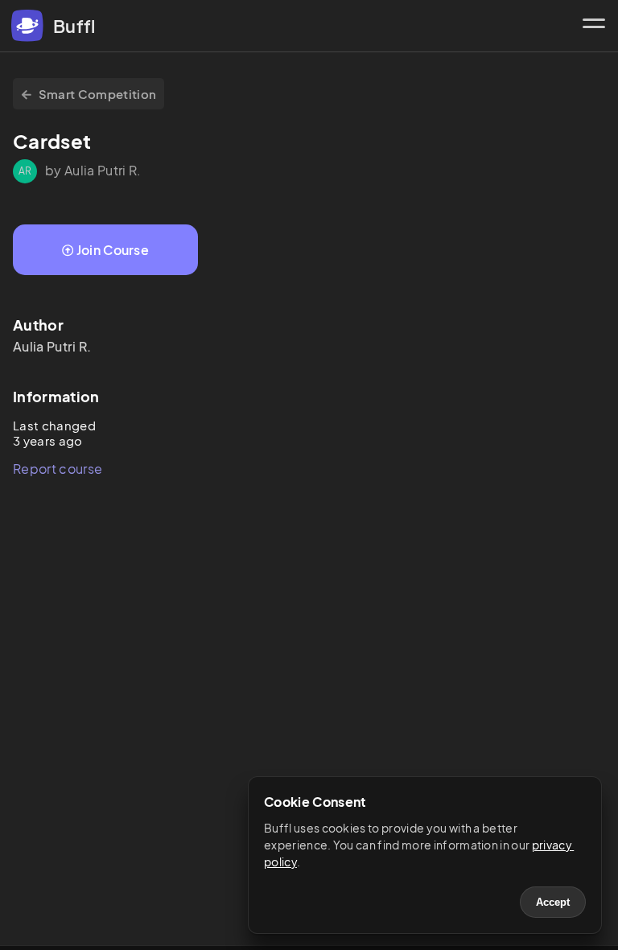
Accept (553, 902)
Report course (57, 468)
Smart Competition (97, 93)
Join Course (113, 249)
